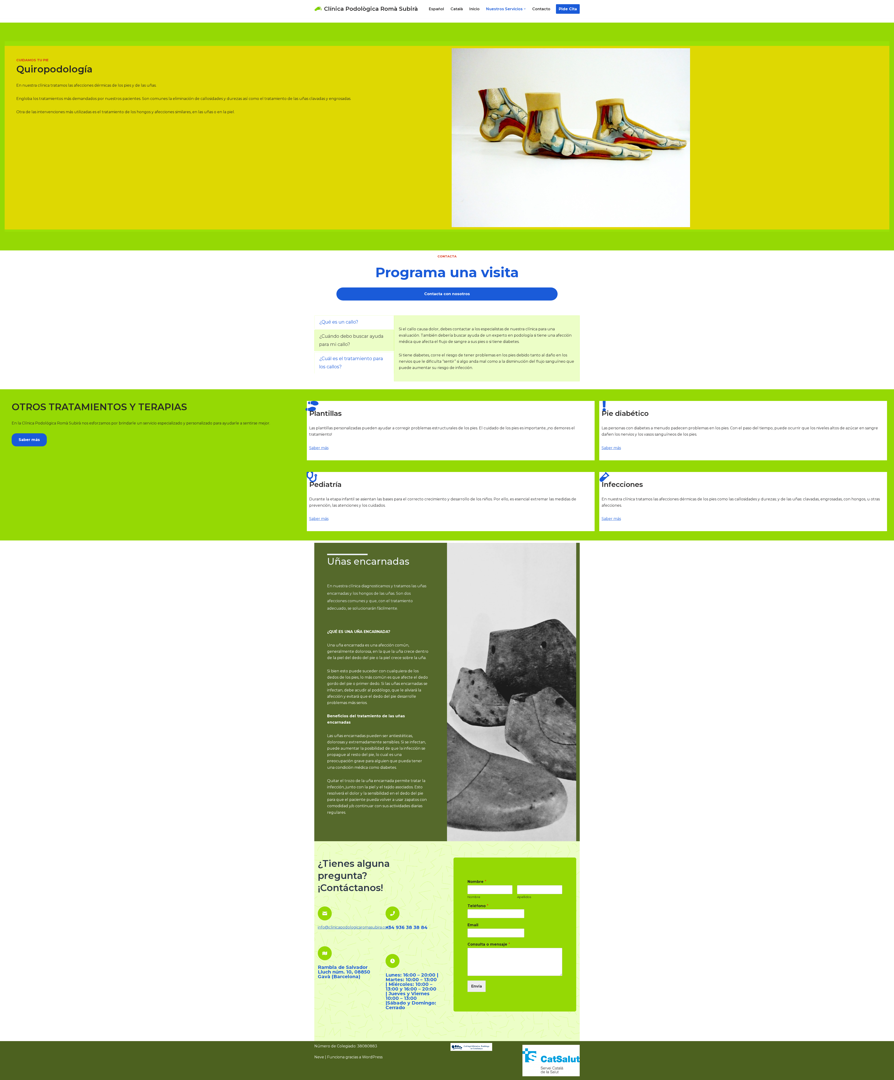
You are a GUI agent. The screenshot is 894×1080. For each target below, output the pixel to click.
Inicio (474, 9)
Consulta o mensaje (488, 944)
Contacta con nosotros (447, 294)
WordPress (372, 1057)
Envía (476, 986)
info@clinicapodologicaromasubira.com (354, 927)
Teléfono (477, 906)
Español (436, 9)
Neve (319, 1057)
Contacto (541, 9)
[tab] (354, 322)
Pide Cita (568, 9)
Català (456, 9)
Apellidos (524, 897)
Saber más (29, 439)
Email (472, 925)
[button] (525, 9)
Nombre (476, 881)
